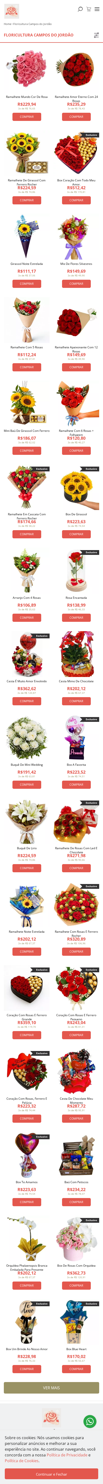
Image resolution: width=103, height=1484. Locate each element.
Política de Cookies (22, 1460)
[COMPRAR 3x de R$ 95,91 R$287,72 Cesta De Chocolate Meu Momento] (76, 1071)
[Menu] (97, 9)
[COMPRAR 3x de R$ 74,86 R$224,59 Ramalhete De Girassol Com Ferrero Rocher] (27, 153)
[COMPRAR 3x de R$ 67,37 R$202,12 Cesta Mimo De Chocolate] (76, 654)
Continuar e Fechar (51, 1474)
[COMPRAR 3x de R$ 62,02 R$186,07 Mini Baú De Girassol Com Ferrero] (27, 404)
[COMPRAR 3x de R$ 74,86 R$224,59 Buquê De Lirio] (27, 821)
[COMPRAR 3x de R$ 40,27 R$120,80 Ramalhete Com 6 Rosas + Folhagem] (76, 404)
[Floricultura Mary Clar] (51, 1417)
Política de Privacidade (67, 1455)
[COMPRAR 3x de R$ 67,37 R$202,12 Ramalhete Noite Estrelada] (27, 904)
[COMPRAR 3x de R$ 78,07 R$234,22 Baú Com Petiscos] (76, 1155)
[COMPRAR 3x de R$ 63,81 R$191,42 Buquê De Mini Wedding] (27, 737)
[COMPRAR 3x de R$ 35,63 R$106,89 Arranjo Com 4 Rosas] (27, 571)
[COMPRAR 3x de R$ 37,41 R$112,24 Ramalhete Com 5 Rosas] (27, 320)
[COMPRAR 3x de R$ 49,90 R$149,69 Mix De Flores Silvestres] (76, 237)
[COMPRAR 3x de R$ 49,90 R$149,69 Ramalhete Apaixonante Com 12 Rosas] (76, 320)
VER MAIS (51, 1387)
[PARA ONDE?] (80, 9)
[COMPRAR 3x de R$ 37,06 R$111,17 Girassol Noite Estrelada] (27, 237)
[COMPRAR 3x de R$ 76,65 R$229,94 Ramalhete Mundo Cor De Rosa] (27, 70)
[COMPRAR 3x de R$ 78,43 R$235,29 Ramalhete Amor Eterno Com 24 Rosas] (76, 70)
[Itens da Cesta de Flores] (88, 9)
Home (7, 24)
